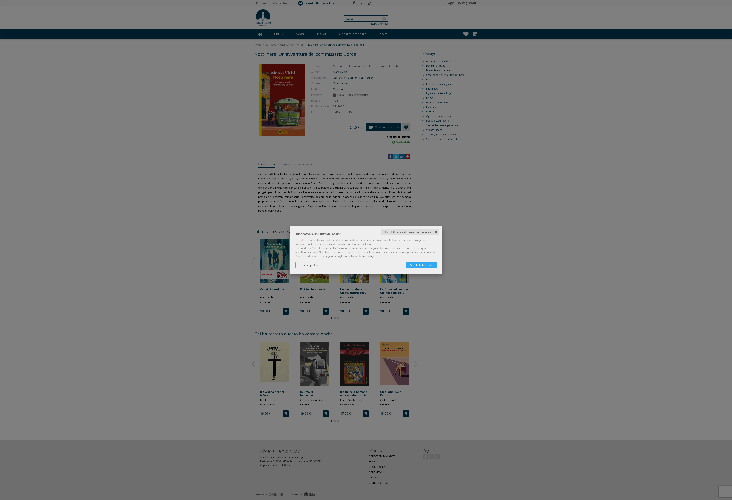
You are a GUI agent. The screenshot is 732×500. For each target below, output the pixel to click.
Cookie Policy (366, 256)
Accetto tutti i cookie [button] (421, 265)
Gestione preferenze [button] (311, 265)
